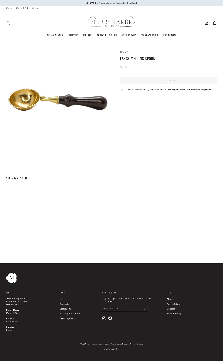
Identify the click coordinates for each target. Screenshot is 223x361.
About (9, 8)
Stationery (73, 35)
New (62, 299)
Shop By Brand (169, 35)
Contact (36, 8)
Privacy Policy (136, 344)
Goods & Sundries (149, 35)
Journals (87, 35)
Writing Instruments (107, 35)
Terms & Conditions (119, 344)
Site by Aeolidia (111, 349)
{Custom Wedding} (55, 35)
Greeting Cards (129, 35)
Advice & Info (22, 8)
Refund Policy (174, 313)
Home (123, 52)
